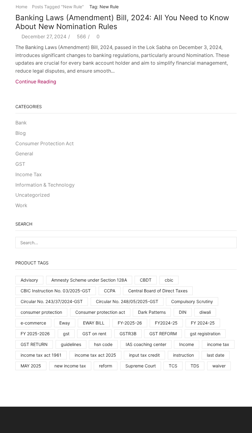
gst (66, 333)
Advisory (29, 280)
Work (21, 205)
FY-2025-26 (130, 322)
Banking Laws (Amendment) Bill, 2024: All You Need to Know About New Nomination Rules (122, 22)
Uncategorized (32, 195)
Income (186, 344)
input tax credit (144, 355)
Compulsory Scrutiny (192, 301)
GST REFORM (163, 333)
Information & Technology (45, 185)
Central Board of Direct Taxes (157, 290)
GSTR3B (128, 333)
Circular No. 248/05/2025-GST (127, 301)
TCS (173, 365)
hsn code (103, 344)
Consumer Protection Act (44, 143)
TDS (195, 365)
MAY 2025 (31, 365)
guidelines (71, 344)
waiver (219, 365)
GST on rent (94, 333)
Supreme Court (140, 365)
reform (105, 365)
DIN (183, 312)
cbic (169, 280)
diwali (205, 312)
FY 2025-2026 (35, 333)
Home (21, 6)
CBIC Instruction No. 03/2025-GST (56, 290)
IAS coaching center (146, 344)
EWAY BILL (93, 322)
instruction (183, 355)
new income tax (70, 365)
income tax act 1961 (41, 355)
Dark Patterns (152, 312)
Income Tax (28, 174)
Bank (21, 123)
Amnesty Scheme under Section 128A (89, 280)
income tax (218, 344)
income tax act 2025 (95, 355)
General (24, 154)
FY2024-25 (166, 322)
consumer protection (41, 312)
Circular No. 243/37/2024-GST (52, 301)
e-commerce (33, 322)
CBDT (146, 280)
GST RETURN (34, 344)
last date (215, 355)
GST (20, 164)
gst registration (205, 333)
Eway (64, 322)
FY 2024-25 (203, 322)
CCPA (109, 290)
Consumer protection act (100, 312)
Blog (20, 133)
